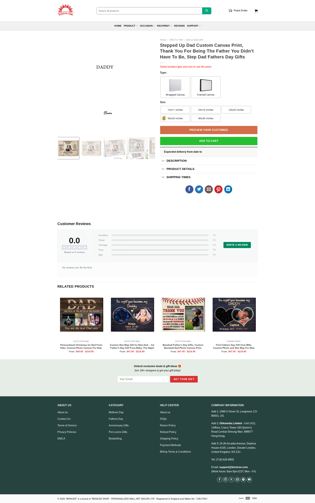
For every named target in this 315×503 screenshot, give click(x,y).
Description (177, 160)
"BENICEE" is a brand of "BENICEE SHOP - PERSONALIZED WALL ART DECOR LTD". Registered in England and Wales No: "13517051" (137, 498)
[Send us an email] (237, 479)
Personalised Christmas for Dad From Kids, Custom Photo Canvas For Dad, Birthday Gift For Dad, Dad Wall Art (81, 346)
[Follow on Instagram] (225, 479)
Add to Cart (208, 141)
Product (129, 26)
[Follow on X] (231, 479)
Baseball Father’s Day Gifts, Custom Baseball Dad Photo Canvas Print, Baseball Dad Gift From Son (183, 346)
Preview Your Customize (208, 130)
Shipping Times (178, 177)
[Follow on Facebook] (219, 479)
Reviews (179, 26)
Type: (163, 72)
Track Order (240, 10)
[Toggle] (163, 160)
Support (192, 26)
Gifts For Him (176, 40)
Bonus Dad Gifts (195, 40)
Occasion (146, 26)
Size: (163, 102)
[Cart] (256, 11)
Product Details (180, 169)
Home (117, 26)
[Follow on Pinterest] (243, 479)
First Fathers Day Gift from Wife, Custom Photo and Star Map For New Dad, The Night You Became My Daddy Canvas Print (233, 346)
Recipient (163, 26)
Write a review (237, 245)
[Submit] (206, 11)
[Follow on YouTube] (249, 479)
